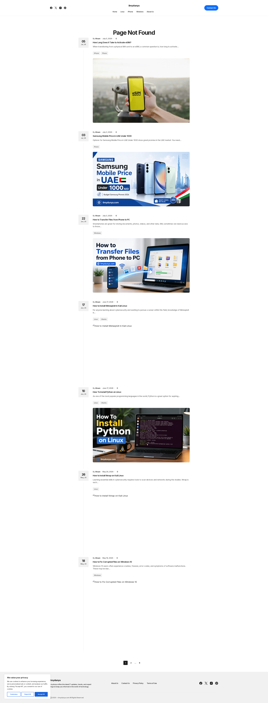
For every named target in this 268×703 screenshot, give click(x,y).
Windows (97, 233)
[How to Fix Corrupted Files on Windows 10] (141, 612)
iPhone (96, 53)
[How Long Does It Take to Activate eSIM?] (141, 90)
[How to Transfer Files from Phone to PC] (141, 265)
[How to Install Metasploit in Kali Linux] (141, 351)
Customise (13, 694)
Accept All (41, 694)
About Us (114, 683)
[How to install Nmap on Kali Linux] (141, 521)
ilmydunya (134, 5)
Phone (104, 53)
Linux (96, 319)
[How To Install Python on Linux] (141, 435)
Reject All (27, 694)
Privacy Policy (138, 683)
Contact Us (211, 8)
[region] (27, 686)
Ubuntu (103, 319)
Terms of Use (152, 683)
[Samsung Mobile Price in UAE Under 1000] (141, 179)
